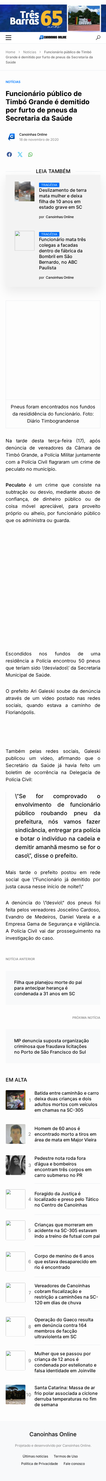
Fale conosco (74, 1463)
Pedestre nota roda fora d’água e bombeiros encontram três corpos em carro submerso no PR (63, 1166)
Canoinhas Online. (76, 1445)
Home (10, 52)
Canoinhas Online (33, 134)
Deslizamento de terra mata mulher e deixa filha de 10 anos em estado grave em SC (62, 196)
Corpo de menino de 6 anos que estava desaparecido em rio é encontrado (65, 1261)
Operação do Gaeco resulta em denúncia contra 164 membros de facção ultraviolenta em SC (63, 1328)
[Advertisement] (53, 586)
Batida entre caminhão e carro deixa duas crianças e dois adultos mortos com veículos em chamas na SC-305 (66, 1101)
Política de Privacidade (39, 1463)
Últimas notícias (35, 1456)
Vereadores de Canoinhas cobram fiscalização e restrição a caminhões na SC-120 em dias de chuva (66, 1294)
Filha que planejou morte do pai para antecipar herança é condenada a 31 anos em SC (48, 987)
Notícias (29, 52)
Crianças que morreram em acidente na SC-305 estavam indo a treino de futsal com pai (67, 1230)
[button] (8, 37)
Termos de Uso (66, 1456)
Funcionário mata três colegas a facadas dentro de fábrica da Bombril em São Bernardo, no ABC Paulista (62, 251)
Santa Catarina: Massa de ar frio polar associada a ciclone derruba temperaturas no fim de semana (66, 1396)
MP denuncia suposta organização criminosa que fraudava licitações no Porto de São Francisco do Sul (51, 1046)
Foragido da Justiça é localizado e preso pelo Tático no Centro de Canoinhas (66, 1199)
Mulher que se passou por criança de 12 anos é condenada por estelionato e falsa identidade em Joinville (65, 1362)
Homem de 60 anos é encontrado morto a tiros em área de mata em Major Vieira (65, 1134)
